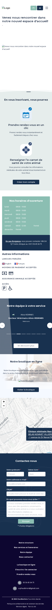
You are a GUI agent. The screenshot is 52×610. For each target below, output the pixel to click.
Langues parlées (11, 259)
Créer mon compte (26, 182)
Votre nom (33, 470)
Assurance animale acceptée (18, 279)
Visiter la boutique (26, 390)
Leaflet (49, 452)
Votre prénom (13, 470)
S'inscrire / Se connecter (26, 569)
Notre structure (26, 543)
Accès (5, 284)
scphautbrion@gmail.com (28, 588)
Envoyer (26, 521)
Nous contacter (26, 557)
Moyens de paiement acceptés (19, 267)
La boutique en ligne (26, 565)
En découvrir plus (26, 346)
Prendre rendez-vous (26, 574)
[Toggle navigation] (46, 8)
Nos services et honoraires (26, 547)
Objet (9, 489)
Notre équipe (26, 552)
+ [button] (4, 401)
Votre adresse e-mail (16, 480)
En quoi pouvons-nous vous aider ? (23, 499)
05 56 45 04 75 (28, 582)
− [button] (4, 405)
